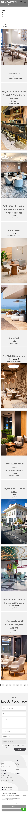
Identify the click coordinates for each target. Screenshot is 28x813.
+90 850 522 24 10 (7, 789)
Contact (3, 768)
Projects (10, 5)
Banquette (17, 769)
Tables (16, 766)
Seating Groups (18, 764)
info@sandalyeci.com (8, 787)
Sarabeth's (14, 73)
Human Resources (5, 766)
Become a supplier (5, 764)
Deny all (13, 806)
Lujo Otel (14, 338)
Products (17, 761)
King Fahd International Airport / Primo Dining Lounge (14, 95)
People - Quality (5, 779)
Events (16, 775)
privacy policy (11, 745)
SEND (19, 749)
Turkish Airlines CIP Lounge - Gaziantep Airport (14, 467)
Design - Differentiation (6, 777)
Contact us (4, 785)
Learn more (11, 799)
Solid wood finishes (5, 775)
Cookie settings (13, 803)
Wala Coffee (14, 230)
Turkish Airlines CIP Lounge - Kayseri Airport (14, 624)
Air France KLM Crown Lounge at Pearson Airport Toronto (14, 209)
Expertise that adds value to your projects (7, 781)
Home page (4, 5)
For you (3, 773)
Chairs (16, 763)
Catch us (17, 773)
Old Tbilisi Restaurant (14, 356)
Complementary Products (20, 768)
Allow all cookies (13, 809)
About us (3, 763)
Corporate (4, 761)
